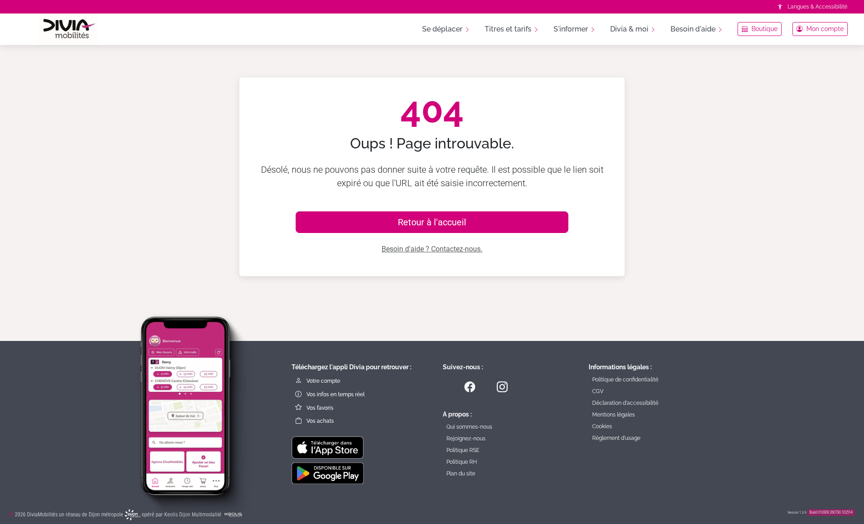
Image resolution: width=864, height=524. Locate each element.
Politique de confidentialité (625, 379)
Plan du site (460, 473)
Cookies (602, 426)
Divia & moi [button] (630, 29)
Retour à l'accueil (432, 222)
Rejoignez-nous (466, 438)
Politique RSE (462, 450)
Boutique (764, 28)
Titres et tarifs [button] (509, 29)
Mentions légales (613, 415)
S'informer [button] (572, 29)
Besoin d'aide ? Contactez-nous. (432, 249)
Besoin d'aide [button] (693, 29)
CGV (597, 391)
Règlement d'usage (616, 438)
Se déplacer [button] (443, 29)
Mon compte (824, 28)
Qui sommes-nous (469, 427)
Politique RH (461, 462)
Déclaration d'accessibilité (625, 403)
